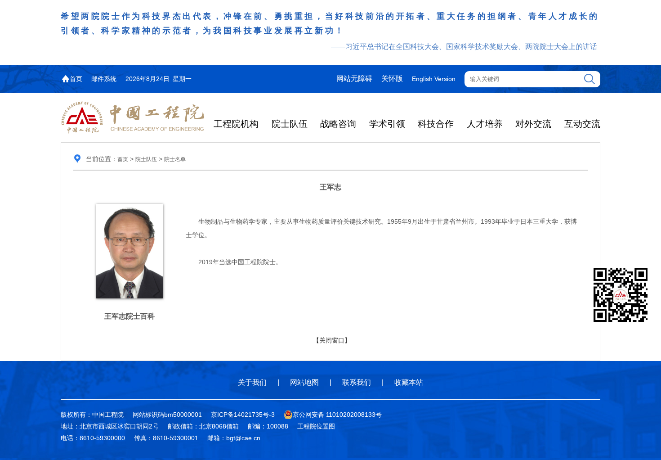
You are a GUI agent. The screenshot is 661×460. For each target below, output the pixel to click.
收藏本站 (408, 382)
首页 (76, 78)
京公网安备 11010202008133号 (337, 414)
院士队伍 (290, 124)
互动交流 (582, 124)
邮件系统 (103, 78)
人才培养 (485, 124)
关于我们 (252, 382)
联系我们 (356, 382)
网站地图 (304, 382)
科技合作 (436, 124)
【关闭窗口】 (332, 340)
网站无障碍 (354, 78)
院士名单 (175, 159)
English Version (434, 78)
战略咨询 (338, 124)
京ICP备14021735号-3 (243, 414)
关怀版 (392, 78)
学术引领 (387, 124)
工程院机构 (236, 124)
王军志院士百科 (129, 316)
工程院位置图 (316, 426)
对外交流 (533, 124)
